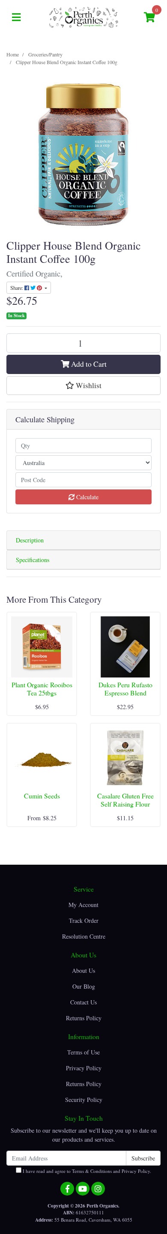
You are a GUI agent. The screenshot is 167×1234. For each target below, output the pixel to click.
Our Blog (83, 986)
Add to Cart (88, 364)
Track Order (83, 920)
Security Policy (83, 1100)
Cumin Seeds (42, 795)
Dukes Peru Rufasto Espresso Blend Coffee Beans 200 (125, 692)
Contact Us (83, 1002)
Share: (17, 287)
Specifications (32, 560)
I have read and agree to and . (86, 1171)
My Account (83, 905)
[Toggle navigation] (16, 18)
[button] (83, 385)
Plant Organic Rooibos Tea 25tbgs (42, 688)
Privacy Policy (83, 1068)
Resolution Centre (83, 936)
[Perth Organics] (83, 16)
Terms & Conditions (92, 1171)
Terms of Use (83, 1052)
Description (30, 540)
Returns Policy (83, 1018)
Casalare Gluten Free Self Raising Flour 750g (125, 803)
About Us (83, 970)
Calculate (86, 497)
